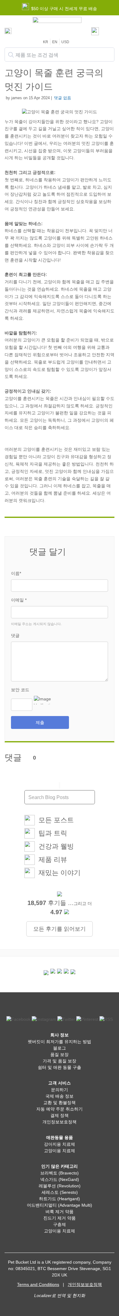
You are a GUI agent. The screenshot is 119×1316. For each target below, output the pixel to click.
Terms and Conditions (38, 1284)
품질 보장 (59, 1054)
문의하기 (59, 1089)
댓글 (15, 635)
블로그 (59, 1048)
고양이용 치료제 (59, 1150)
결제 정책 (59, 1115)
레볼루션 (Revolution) (60, 1185)
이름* (16, 573)
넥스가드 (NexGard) (59, 1179)
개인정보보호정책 (59, 1121)
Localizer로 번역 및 (52, 1295)
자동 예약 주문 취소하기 (59, 1109)
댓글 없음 (62, 98)
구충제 (59, 1224)
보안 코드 (20, 689)
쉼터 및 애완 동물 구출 (59, 1067)
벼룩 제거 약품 (59, 1211)
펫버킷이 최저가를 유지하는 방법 (59, 1041)
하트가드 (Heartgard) (59, 1198)
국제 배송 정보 (59, 1096)
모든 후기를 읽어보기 (59, 929)
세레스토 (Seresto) (59, 1192)
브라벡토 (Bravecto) (59, 1173)
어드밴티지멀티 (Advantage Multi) (59, 1205)
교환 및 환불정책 (59, 1102)
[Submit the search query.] (11, 55)
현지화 (78, 1295)
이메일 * (19, 600)
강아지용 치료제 (59, 1144)
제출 (40, 722)
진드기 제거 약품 (59, 1218)
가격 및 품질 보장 (59, 1060)
